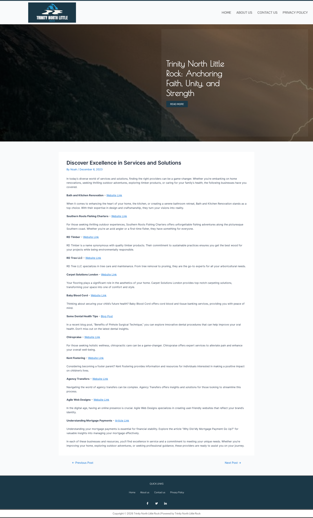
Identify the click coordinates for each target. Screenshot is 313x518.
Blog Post (107, 316)
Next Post (233, 462)
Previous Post (82, 462)
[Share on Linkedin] (165, 503)
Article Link (122, 420)
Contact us (267, 13)
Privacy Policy (295, 13)
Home (226, 13)
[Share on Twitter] (156, 503)
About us (244, 13)
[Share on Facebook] (147, 503)
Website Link (114, 195)
